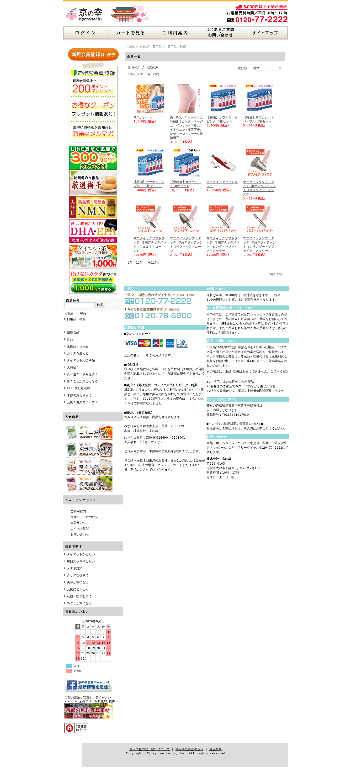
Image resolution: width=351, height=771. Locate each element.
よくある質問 (79, 528)
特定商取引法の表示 (189, 749)
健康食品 (73, 332)
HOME (130, 46)
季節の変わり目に (79, 395)
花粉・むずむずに (79, 596)
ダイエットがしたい (81, 554)
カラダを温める (78, 353)
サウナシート (142, 117)
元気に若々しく (78, 589)
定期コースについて (84, 517)
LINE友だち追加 (78, 388)
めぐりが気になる (79, 603)
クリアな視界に (78, 575)
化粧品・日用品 (75, 313)
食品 (70, 339)
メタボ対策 (74, 568)
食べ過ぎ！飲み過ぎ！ (82, 374)
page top (275, 274)
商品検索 (73, 300)
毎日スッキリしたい (81, 561)
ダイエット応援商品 (81, 360)
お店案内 (215, 749)
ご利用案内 (78, 511)
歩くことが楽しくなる (82, 381)
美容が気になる (78, 582)
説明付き (134, 67)
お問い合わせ (79, 534)
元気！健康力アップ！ (82, 402)
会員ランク (78, 522)
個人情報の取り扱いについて (149, 749)
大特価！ (73, 367)
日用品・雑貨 (76, 319)
